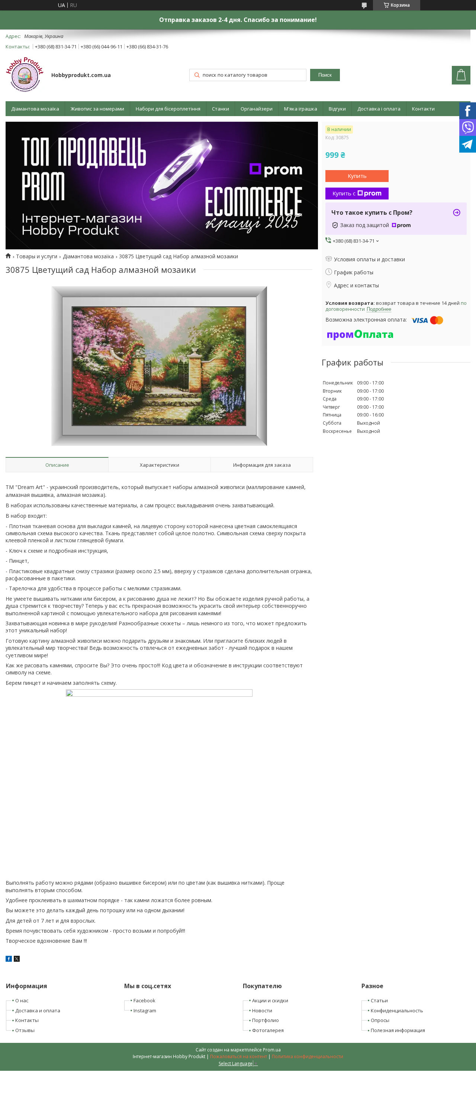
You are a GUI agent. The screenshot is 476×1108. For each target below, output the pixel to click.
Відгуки (337, 108)
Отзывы (25, 1030)
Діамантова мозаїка (35, 108)
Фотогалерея (268, 1030)
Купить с (344, 193)
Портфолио (265, 1020)
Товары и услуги (36, 256)
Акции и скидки (270, 1000)
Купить (357, 175)
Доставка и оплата (37, 1010)
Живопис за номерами (97, 108)
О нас (21, 1000)
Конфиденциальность (397, 1010)
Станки (220, 108)
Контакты (27, 1020)
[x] (17, 959)
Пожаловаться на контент (238, 1056)
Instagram (145, 1010)
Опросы (380, 1020)
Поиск (325, 75)
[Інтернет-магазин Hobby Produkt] (25, 76)
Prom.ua (272, 1050)
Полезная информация (398, 1030)
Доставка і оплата (379, 108)
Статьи (379, 1000)
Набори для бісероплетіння (168, 108)
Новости (262, 1010)
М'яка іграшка (300, 108)
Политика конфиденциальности (307, 1056)
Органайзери (257, 108)
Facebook (144, 1000)
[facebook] (9, 959)
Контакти (423, 108)
